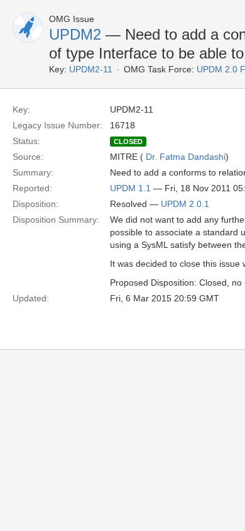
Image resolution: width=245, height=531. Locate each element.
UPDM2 (75, 34)
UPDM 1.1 (130, 188)
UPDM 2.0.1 (185, 204)
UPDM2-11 (90, 69)
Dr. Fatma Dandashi (186, 157)
